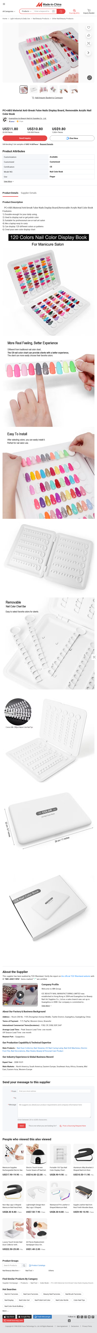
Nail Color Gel (24, 1300)
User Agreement (62, 1326)
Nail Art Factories (11, 1294)
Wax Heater (31, 1051)
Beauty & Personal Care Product (50, 1051)
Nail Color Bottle (62, 1300)
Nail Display (9, 1300)
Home (5, 18)
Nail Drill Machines (72, 1048)
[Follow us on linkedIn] (69, 1320)
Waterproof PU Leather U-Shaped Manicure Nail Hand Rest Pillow (60, 1207)
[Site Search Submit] (61, 11)
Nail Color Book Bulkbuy (14, 1306)
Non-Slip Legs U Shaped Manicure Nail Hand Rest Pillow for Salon (12, 1207)
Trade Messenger (42, 1316)
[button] (4, 4)
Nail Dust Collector (25, 1048)
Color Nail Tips (79, 1300)
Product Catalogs (38, 1265)
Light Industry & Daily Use (20, 18)
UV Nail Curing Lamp (54, 1048)
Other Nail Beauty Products (62, 18)
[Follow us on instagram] (85, 1316)
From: (14, 1091)
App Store (9, 1316)
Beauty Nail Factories (51, 1294)
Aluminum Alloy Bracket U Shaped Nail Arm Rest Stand (83, 1170)
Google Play (24, 1316)
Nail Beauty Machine (11, 1270)
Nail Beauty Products (41, 18)
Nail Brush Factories (73, 1294)
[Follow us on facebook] (78, 1316)
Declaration (75, 1326)
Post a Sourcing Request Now (73, 1126)
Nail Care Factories (30, 1294)
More (5, 1311)
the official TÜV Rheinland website (75, 976)
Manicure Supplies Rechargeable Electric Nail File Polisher (13, 1170)
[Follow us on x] (82, 1316)
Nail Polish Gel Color (42, 1300)
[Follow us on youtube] (89, 1316)
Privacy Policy (87, 1326)
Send (22, 1126)
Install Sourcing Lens (14, 1320)
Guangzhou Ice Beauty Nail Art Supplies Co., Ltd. (27, 118)
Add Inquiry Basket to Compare (49, 97)
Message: (12, 1104)
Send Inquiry (25, 138)
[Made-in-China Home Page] (48, 4)
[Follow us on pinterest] (93, 1316)
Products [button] (25, 11)
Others (51, 1270)
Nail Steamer (39, 1048)
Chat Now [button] (73, 138)
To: (15, 1098)
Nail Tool (29, 1270)
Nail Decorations (18, 1051)
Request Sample (46, 144)
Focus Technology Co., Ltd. (31, 1326)
